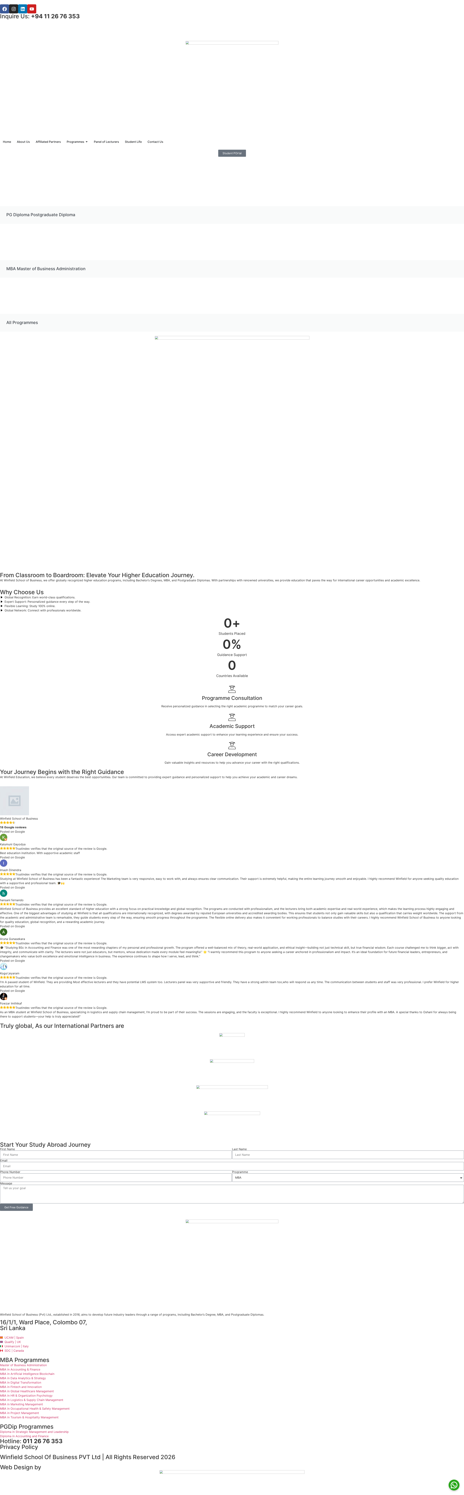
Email (3, 1160)
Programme (240, 1171)
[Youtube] (31, 8)
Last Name (239, 1149)
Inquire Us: (40, 16)
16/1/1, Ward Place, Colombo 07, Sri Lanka (43, 1325)
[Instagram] (13, 8)
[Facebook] (4, 8)
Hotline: (31, 1441)
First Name (7, 1149)
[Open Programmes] (86, 142)
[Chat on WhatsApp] (454, 1485)
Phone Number (10, 1171)
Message (6, 1183)
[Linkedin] (22, 8)
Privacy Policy (19, 1446)
